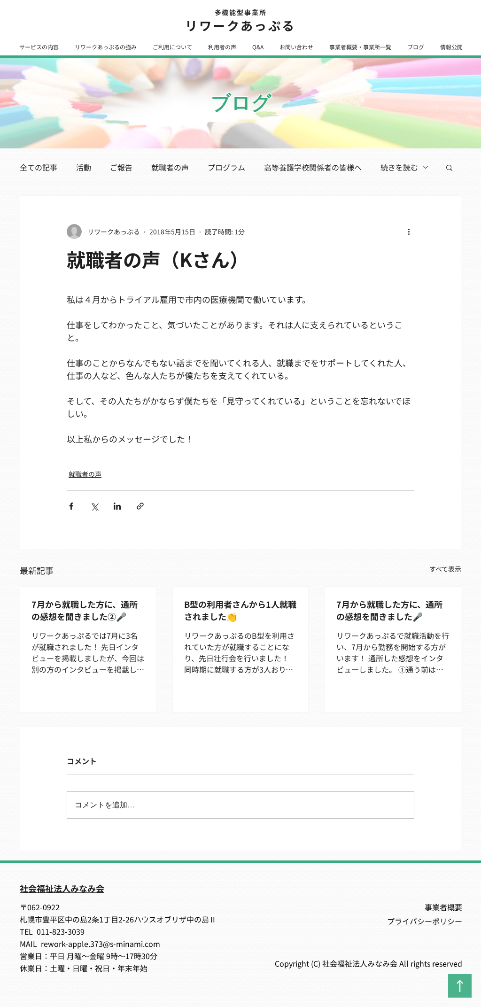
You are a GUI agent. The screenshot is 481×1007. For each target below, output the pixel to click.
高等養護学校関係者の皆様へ (313, 167)
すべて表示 (445, 568)
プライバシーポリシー (424, 921)
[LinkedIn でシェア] (117, 506)
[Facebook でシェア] (71, 506)
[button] (39, 46)
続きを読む (399, 167)
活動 (83, 167)
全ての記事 (38, 167)
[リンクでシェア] (140, 506)
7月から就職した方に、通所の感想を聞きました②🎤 (84, 610)
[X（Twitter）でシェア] (94, 506)
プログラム (226, 167)
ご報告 (121, 167)
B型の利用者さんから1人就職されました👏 (240, 610)
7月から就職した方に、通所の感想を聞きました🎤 (389, 610)
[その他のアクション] (408, 231)
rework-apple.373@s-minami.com (100, 943)
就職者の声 (170, 167)
